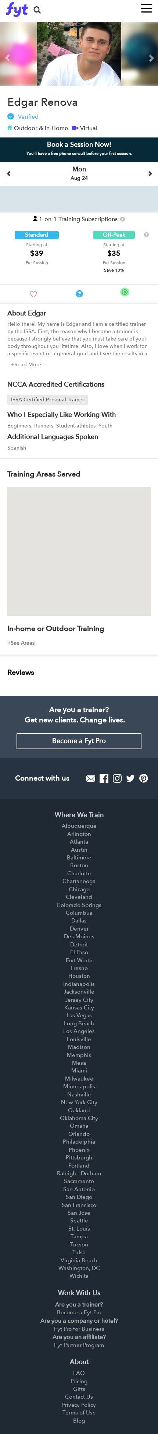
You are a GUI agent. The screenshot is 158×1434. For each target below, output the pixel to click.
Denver (79, 928)
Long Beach (79, 1023)
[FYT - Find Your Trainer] (16, 9)
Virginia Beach (79, 1260)
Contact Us (79, 1396)
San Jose (79, 1213)
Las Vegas (79, 1015)
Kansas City (79, 1007)
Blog (79, 1420)
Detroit (79, 944)
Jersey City (79, 1000)
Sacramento (79, 1181)
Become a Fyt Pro (79, 741)
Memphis (79, 1055)
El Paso (79, 952)
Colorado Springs (79, 905)
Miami (79, 1070)
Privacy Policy (79, 1405)
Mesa (79, 1063)
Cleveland (79, 897)
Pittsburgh (79, 1157)
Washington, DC (79, 1268)
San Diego (79, 1197)
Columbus (79, 913)
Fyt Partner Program (79, 1345)
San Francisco (79, 1205)
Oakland (79, 1110)
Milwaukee (79, 1078)
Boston (79, 865)
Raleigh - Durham (79, 1173)
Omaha (79, 1126)
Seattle (79, 1220)
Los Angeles (79, 1031)
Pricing (79, 1381)
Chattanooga (79, 881)
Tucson (79, 1244)
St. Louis (79, 1228)
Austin (79, 850)
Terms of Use (79, 1412)
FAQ (79, 1373)
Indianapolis (79, 984)
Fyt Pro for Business (79, 1329)
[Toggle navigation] (146, 6)
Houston (79, 976)
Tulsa (79, 1252)
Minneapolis (79, 1086)
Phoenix (79, 1150)
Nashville (79, 1094)
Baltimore (79, 857)
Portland (79, 1165)
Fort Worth (79, 960)
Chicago (79, 889)
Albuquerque (79, 826)
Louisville (79, 1039)
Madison (79, 1047)
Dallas (79, 920)
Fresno (79, 968)
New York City (79, 1102)
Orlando (79, 1134)
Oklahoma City (79, 1118)
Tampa (79, 1236)
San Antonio (79, 1189)
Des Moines (79, 936)
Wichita (79, 1276)
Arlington (79, 834)
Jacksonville (79, 991)
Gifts (79, 1389)
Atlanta (79, 841)
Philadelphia (79, 1141)
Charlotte (79, 873)
